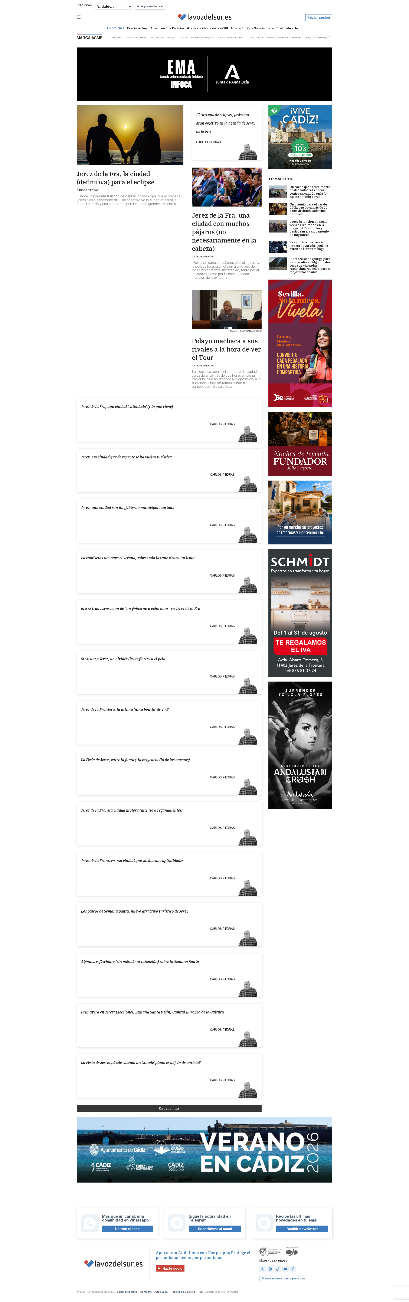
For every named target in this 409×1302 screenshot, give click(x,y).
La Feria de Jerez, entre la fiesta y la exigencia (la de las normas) (135, 759)
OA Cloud (232, 1291)
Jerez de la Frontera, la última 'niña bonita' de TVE (125, 709)
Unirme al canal (127, 1229)
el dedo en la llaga (163, 37)
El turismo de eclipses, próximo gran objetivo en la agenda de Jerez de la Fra (225, 123)
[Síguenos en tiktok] (278, 1269)
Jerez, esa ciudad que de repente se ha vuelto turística (126, 457)
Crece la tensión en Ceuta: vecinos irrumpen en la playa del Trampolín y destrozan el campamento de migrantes (309, 228)
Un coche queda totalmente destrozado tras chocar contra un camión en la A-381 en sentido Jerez (309, 192)
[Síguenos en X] (262, 1269)
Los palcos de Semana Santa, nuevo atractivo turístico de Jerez (134, 911)
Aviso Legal (161, 1291)
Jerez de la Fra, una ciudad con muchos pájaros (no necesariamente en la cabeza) (224, 232)
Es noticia (114, 28)
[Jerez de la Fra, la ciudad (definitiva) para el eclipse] (130, 135)
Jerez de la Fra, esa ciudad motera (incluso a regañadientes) (132, 810)
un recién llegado (202, 37)
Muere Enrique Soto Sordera (252, 28)
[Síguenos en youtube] (285, 1269)
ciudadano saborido (231, 37)
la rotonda (256, 37)
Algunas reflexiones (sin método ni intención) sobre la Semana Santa (140, 961)
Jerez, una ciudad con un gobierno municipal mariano (127, 507)
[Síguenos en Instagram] (270, 1269)
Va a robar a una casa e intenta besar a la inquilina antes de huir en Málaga (308, 246)
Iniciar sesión (319, 18)
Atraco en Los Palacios (167, 28)
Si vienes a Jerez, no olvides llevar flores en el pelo (123, 658)
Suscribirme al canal (215, 1229)
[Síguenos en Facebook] (293, 1269)
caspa (183, 37)
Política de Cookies (183, 1291)
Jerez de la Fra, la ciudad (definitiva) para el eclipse (115, 177)
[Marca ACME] (204, 18)
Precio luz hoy (137, 28)
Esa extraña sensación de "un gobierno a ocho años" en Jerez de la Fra (140, 608)
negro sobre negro (317, 37)
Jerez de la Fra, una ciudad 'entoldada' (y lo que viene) (127, 406)
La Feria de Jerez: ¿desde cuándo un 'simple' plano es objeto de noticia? (140, 1062)
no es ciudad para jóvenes (284, 37)
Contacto (146, 1291)
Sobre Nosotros (127, 1291)
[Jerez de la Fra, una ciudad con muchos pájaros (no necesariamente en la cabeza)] (227, 187)
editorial (117, 37)
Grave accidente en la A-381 (207, 28)
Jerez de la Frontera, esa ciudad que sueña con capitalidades (132, 860)
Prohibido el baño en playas (297, 28)
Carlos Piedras (88, 190)
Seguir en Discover (151, 6)
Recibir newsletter (302, 1229)
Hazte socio (172, 1268)
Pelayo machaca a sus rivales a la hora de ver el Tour (226, 349)
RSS (200, 1291)
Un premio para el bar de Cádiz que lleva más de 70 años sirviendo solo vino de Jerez (308, 209)
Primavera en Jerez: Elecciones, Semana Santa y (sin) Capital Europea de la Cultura (152, 1012)
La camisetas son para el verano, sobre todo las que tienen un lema (137, 558)
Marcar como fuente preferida (285, 1278)
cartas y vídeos (136, 37)
